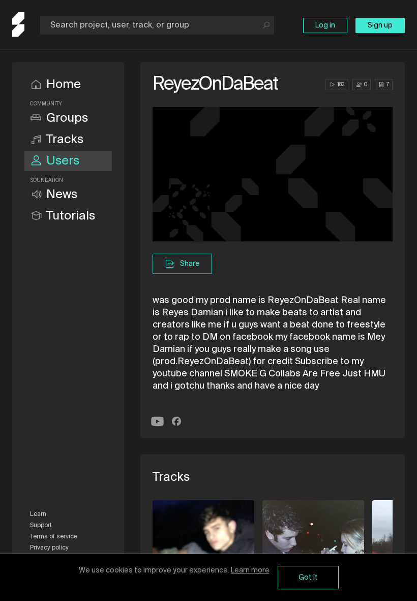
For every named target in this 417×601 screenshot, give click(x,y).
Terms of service (53, 537)
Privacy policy (49, 548)
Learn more (250, 570)
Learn (38, 514)
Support (41, 526)
